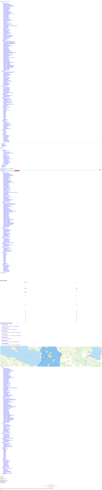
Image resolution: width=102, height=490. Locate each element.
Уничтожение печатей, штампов (8, 24)
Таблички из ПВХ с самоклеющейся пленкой (10, 203)
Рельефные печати (6, 194)
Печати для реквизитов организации (9, 13)
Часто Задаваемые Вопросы (7, 162)
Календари (5, 111)
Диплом (5, 454)
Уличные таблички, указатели (8, 51)
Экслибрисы (5, 189)
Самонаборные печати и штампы (8, 199)
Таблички (5, 133)
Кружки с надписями (6, 91)
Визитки (5, 130)
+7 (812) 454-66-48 (16, 341)
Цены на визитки (6, 82)
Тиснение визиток (6, 73)
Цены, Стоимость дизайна (7, 128)
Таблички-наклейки (6, 69)
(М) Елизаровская (5, 343)
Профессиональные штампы (7, 180)
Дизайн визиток (6, 121)
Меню (4, 117)
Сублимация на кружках (7, 87)
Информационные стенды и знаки (8, 54)
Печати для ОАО (6, 18)
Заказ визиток (5, 85)
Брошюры (5, 113)
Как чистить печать (6, 159)
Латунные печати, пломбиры (7, 36)
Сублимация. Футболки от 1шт (8, 102)
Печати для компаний (6, 14)
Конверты (5, 110)
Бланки (4, 112)
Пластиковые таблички (7, 50)
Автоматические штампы (7, 12)
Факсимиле (5, 29)
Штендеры (5, 70)
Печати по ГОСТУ (6, 185)
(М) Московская (5, 337)
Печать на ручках (6, 139)
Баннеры (5, 256)
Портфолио (5, 129)
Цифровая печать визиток (7, 77)
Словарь (5, 154)
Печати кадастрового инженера (8, 6)
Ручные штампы (6, 10)
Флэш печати (5, 155)
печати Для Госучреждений (7, 385)
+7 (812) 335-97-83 (8, 338)
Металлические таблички (7, 45)
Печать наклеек (6, 137)
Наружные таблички (6, 60)
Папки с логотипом (6, 136)
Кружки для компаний (7, 88)
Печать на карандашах (7, 141)
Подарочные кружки (6, 437)
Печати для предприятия (7, 186)
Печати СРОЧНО (6, 31)
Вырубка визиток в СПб (7, 80)
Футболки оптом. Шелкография (8, 101)
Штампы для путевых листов (7, 174)
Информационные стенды (7, 398)
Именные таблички (6, 215)
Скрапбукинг (5, 34)
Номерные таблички (6, 413)
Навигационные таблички (7, 61)
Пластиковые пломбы (6, 96)
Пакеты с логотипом (6, 270)
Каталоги (5, 115)
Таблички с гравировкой (7, 64)
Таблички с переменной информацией (9, 62)
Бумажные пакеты (6, 460)
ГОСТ (4, 151)
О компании (3, 467)
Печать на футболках (6, 250)
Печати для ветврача (6, 9)
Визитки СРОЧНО (6, 234)
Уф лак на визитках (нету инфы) (8, 72)
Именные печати (6, 183)
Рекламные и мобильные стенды (8, 206)
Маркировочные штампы (7, 7)
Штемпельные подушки (7, 20)
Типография (3, 106)
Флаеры (5, 261)
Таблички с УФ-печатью (7, 416)
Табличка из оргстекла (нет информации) (9, 41)
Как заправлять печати (7, 156)
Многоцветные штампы (7, 11)
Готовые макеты (6, 126)
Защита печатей (6, 21)
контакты (1, 170)
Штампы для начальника (7, 4)
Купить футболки (6, 105)
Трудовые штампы (6, 3)
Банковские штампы (6, 176)
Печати (3, 2)
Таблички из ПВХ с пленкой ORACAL (9, 43)
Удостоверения (6, 108)
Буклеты (5, 109)
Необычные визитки (6, 84)
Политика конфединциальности (8, 468)
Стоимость (5, 38)
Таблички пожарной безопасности (8, 211)
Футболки (3, 97)
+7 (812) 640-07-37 (18, 335)
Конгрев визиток (6, 79)
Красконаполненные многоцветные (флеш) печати (10, 25)
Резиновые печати (6, 16)
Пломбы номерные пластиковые (8, 95)
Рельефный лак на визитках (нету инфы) (9, 71)
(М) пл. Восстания (5, 324)
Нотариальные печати (7, 15)
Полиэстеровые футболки (7, 98)
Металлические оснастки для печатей (9, 5)
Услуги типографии (6, 163)
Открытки (5, 116)
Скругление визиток (6, 231)
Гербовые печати (6, 27)
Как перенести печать (6, 150)
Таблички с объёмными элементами (8, 66)
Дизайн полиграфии (6, 124)
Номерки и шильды (6, 44)
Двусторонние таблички (7, 63)
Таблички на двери (6, 53)
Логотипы (5, 131)
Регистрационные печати (7, 178)
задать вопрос (2, 482)
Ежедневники (5, 138)
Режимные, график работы (7, 55)
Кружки (3, 86)
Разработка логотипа (6, 125)
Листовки (5, 118)
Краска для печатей (6, 37)
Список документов (6, 153)
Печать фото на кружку (7, 90)
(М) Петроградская (5, 327)
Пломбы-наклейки (6, 246)
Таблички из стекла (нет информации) (9, 42)
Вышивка (5, 103)
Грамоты (5, 114)
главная (1, 272)
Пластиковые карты (6, 465)
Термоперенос (5, 100)
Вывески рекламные (6, 47)
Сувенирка (3, 134)
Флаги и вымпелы (6, 267)
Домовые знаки (6, 46)
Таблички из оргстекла (7, 421)
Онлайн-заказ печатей (7, 32)
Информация (3, 143)
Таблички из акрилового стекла (8, 67)
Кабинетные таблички (7, 59)
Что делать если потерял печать (8, 158)
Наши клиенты (4, 165)
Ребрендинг (5, 127)
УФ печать (5, 76)
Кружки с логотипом (6, 89)
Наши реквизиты (6, 164)
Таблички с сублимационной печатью (9, 223)
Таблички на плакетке (7, 68)
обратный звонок (12, 170)
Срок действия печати (7, 161)
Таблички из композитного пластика (9, 65)
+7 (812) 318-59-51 (17, 332)
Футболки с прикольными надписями (9, 104)
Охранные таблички (6, 213)
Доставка (5, 472)
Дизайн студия (4, 120)
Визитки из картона (6, 75)
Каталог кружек (6, 93)
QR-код (3, 146)
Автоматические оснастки (7, 196)
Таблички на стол (6, 56)
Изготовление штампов (7, 201)
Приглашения (5, 119)
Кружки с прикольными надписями (8, 92)
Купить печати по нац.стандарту (8, 35)
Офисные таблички (6, 48)
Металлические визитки (7, 229)
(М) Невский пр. (5, 340)
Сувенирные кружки (6, 239)
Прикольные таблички (7, 49)
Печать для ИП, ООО (6, 33)
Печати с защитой (6, 26)
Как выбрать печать (6, 160)
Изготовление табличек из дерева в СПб (9, 57)
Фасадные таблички (6, 411)
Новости (3, 144)
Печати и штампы (6, 123)
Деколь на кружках (6, 238)
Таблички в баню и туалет (7, 209)
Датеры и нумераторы (7, 28)
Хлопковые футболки (6, 248)
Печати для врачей (6, 191)
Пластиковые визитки (7, 78)
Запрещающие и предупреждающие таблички (10, 52)
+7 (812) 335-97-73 (14, 329)
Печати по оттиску (6, 23)
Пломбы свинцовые (6, 94)
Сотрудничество (4, 145)
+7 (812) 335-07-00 (17, 170)
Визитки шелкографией (7, 83)
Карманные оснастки (6, 30)
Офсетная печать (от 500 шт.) (7, 74)
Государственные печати (7, 8)
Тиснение (5, 107)
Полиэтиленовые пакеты (7, 135)
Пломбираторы (4, 243)
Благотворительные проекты (7, 473)
